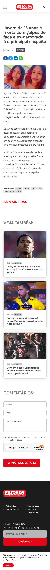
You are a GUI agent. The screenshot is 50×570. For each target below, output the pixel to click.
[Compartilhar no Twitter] (10, 58)
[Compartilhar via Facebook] (5, 58)
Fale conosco (33, 506)
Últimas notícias (12, 509)
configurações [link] (9, 560)
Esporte (20, 50)
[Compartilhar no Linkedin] (16, 58)
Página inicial (11, 506)
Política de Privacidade (33, 511)
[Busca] (44, 7)
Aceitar (8, 565)
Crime (26, 188)
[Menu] (5, 7)
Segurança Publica (13, 191)
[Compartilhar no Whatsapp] (21, 58)
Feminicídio (37, 188)
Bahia (18, 188)
